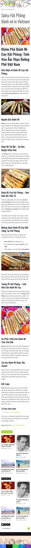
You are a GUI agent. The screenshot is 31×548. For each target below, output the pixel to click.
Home (4, 9)
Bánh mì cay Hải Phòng (18, 425)
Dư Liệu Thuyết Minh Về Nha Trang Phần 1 (22, 470)
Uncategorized (11, 9)
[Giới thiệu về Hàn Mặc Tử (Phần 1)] (23, 443)
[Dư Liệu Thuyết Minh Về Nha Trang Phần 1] (23, 464)
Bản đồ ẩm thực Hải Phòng (12, 412)
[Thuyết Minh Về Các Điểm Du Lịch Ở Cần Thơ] (8, 464)
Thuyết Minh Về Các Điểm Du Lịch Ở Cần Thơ (7, 470)
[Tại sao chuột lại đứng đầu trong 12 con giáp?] (8, 439)
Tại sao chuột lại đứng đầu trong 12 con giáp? (8, 445)
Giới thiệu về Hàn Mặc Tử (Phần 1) (22, 454)
